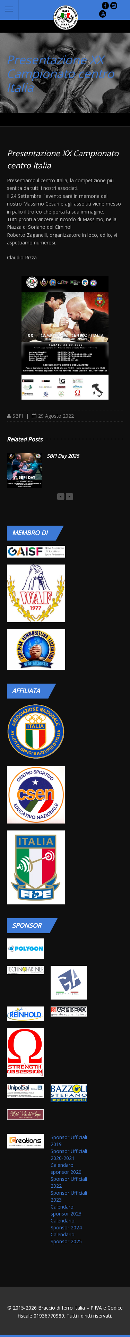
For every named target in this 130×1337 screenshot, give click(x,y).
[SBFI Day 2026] (24, 470)
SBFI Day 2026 (63, 455)
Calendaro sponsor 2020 (66, 1168)
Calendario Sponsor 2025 (66, 1238)
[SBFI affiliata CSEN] (36, 795)
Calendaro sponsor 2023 (66, 1210)
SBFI (17, 415)
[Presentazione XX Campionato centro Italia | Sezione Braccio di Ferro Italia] (60, 17)
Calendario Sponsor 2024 (66, 1224)
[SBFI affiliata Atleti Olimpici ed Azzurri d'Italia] (36, 731)
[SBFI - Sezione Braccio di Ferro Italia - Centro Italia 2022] (65, 334)
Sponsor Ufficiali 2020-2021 (69, 1154)
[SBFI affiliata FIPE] (36, 867)
